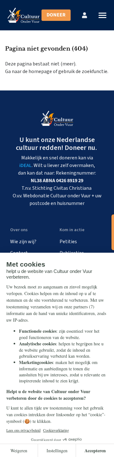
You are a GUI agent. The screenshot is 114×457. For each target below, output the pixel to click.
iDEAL (25, 165)
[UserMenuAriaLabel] (84, 15)
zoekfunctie (94, 71)
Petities (68, 241)
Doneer (56, 14)
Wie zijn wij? (23, 241)
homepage (40, 71)
